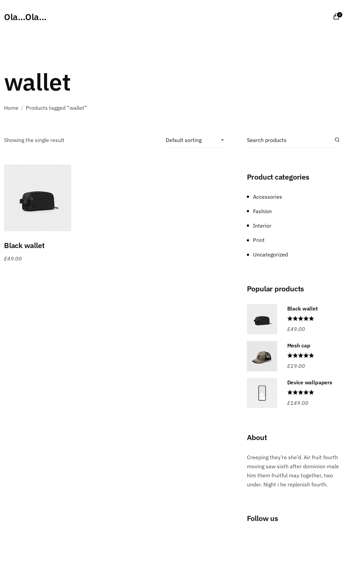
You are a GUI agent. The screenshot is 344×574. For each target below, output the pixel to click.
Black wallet (24, 245)
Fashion (262, 211)
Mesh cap (298, 345)
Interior (262, 225)
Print (259, 240)
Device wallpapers (309, 382)
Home (11, 107)
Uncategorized (270, 254)
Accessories (267, 196)
